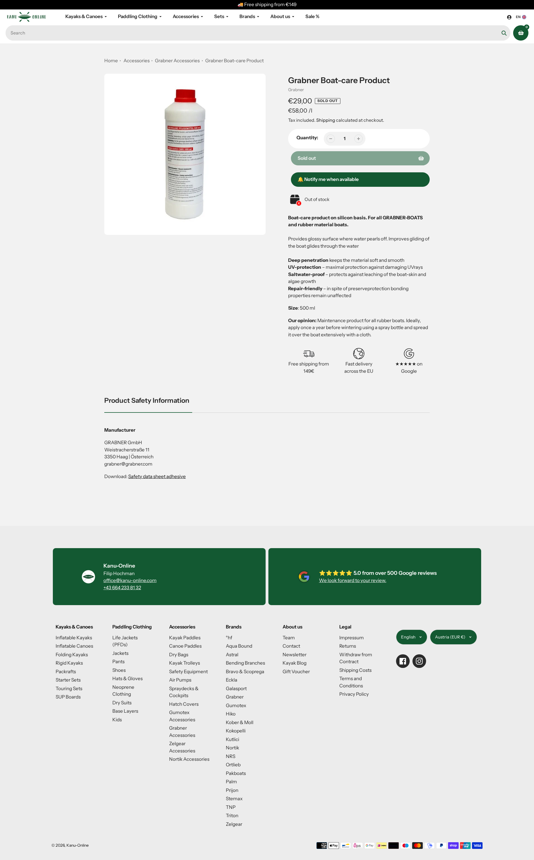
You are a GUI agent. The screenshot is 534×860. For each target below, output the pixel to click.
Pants (118, 661)
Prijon (232, 790)
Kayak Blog (294, 663)
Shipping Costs (355, 670)
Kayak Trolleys (184, 663)
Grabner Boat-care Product (234, 60)
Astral (232, 654)
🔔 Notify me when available (328, 179)
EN (518, 17)
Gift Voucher (296, 671)
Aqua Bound (239, 646)
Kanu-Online (77, 845)
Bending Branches (245, 663)
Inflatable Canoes (74, 646)
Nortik (232, 747)
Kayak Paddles (185, 637)
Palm (231, 781)
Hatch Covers (184, 704)
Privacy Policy (354, 694)
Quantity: (307, 137)
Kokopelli (236, 731)
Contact (291, 646)
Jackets (120, 653)
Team (289, 637)
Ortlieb (233, 764)
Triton (232, 815)
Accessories (136, 60)
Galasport (236, 688)
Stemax (234, 798)
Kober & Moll (239, 722)
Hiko (231, 714)
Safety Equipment (188, 671)
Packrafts (66, 671)
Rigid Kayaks (69, 663)
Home (111, 60)
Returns (347, 646)
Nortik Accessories (189, 759)
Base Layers (125, 711)
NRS (230, 756)
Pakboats (236, 773)
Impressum (351, 637)
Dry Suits (122, 702)
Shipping (325, 120)
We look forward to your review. (352, 580)
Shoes (119, 670)
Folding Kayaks (72, 654)
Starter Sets (68, 680)
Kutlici (232, 739)
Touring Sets (69, 688)
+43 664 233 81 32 (122, 587)
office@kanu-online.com (130, 580)
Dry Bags (178, 654)
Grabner (296, 89)
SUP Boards (68, 697)
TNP (231, 807)
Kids (117, 719)
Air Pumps (180, 680)
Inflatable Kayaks (74, 637)
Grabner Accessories (178, 60)
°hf (229, 637)
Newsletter (294, 654)
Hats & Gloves (127, 678)
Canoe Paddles (185, 646)
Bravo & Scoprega (245, 671)
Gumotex (236, 705)
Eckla (231, 680)
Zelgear (234, 824)
